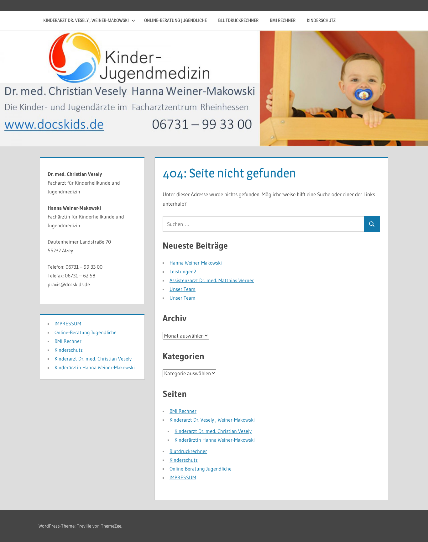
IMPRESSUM (183, 477)
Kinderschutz (321, 20)
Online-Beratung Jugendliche (175, 20)
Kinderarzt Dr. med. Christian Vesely (213, 431)
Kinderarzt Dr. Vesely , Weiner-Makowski (86, 20)
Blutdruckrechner (238, 20)
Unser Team (183, 289)
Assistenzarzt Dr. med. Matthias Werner (212, 280)
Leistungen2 (183, 271)
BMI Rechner (282, 20)
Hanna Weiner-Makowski (196, 263)
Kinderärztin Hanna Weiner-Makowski (215, 440)
